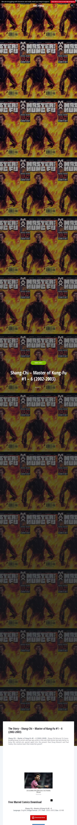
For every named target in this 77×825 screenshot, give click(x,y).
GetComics (38, 5)
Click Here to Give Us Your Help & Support (63, 1)
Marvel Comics (38, 363)
